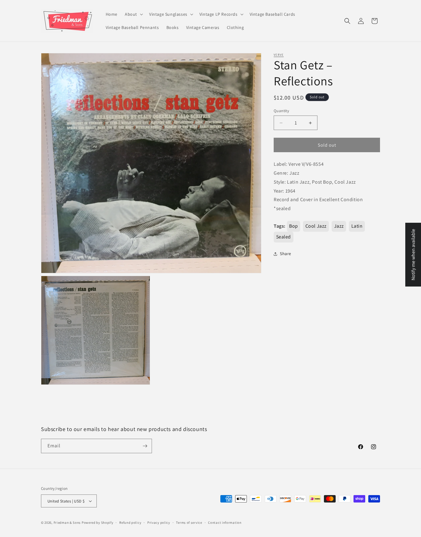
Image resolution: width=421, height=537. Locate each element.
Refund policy (130, 522)
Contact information (224, 522)
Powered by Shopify (97, 522)
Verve (279, 55)
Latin (357, 226)
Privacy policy (158, 522)
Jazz (339, 226)
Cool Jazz (316, 226)
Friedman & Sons (67, 522)
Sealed (283, 237)
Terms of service (189, 522)
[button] (133, 14)
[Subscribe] (145, 446)
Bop (293, 226)
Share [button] (285, 253)
